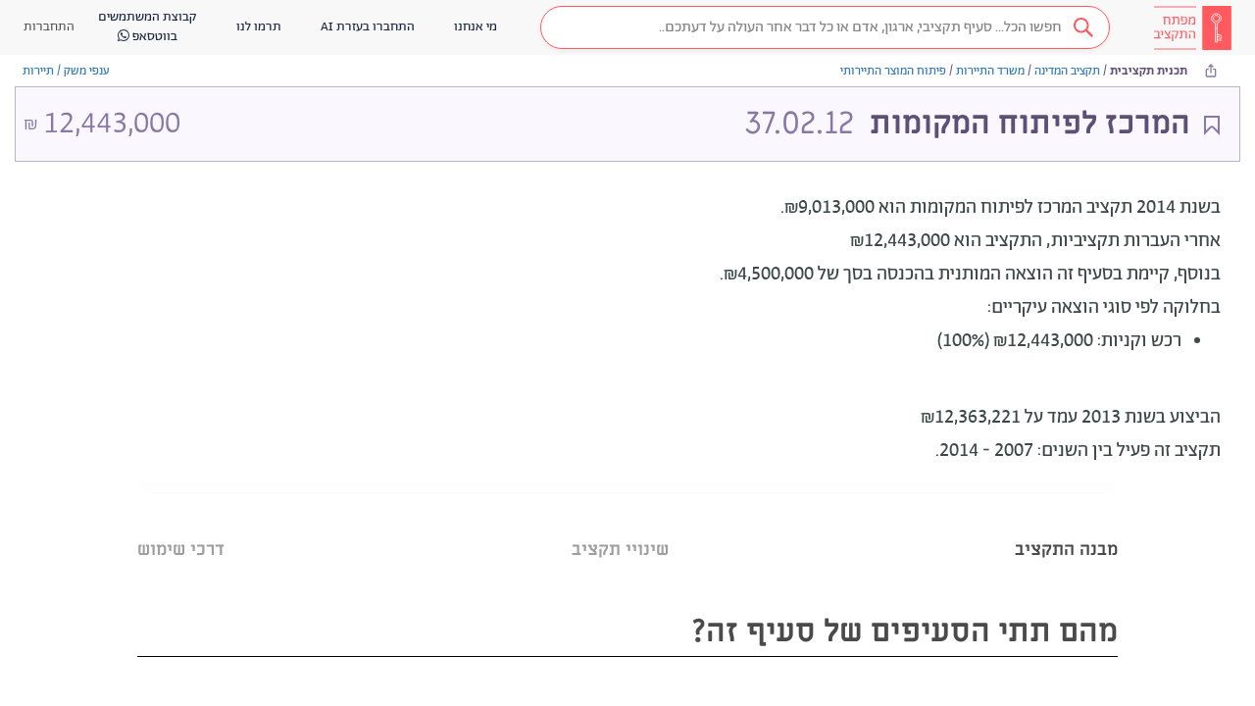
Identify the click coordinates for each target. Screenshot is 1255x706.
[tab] (1066, 525)
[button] (825, 27)
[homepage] (1192, 27)
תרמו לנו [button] (258, 27)
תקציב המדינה (1067, 71)
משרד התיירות (990, 71)
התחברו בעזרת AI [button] (368, 27)
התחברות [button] (49, 27)
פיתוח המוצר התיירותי (893, 71)
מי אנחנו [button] (475, 27)
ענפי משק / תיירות (66, 71)
